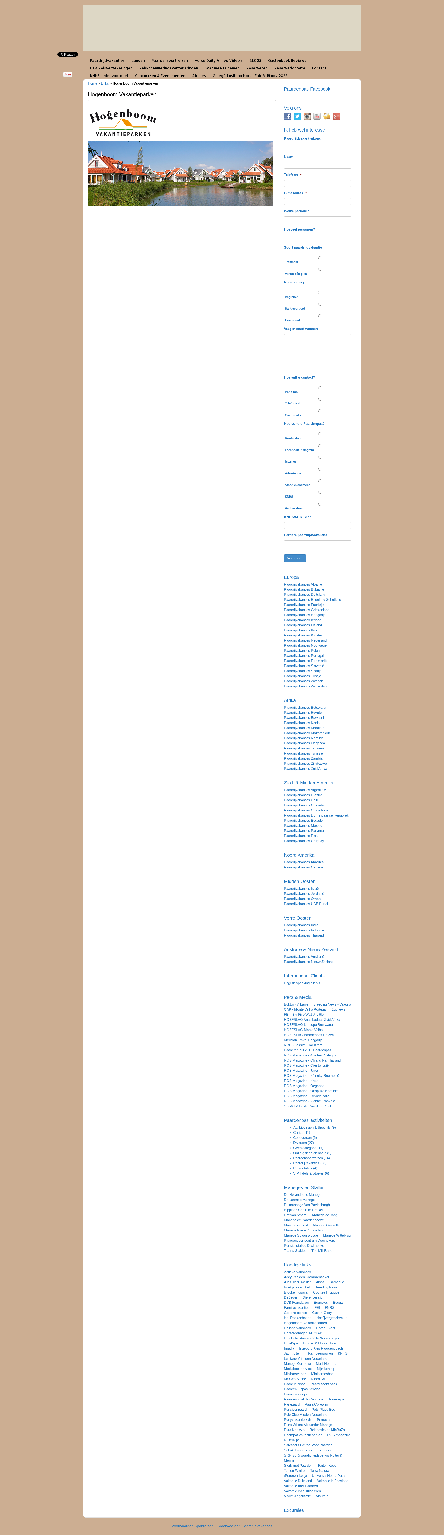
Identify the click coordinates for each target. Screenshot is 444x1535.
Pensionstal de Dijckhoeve (304, 1245)
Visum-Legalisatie (297, 1496)
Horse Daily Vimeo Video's (219, 60)
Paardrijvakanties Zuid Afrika (305, 769)
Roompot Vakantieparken (303, 1435)
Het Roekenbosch (297, 1318)
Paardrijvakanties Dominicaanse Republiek (316, 815)
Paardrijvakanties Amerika (304, 862)
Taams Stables (295, 1251)
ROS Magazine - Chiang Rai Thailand (312, 1060)
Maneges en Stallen (304, 1187)
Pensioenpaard (295, 1409)
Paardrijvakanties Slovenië (304, 666)
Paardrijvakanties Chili (301, 800)
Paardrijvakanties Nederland (305, 640)
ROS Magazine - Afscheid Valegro (310, 1055)
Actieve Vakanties (297, 1272)
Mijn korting (325, 1369)
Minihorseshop (295, 1374)
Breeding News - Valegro (332, 1004)
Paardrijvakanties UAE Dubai (306, 904)
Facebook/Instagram (299, 450)
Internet (290, 461)
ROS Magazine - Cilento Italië (306, 1065)
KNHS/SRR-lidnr (297, 517)
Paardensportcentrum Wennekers (309, 1240)
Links (105, 83)
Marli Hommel (326, 1364)
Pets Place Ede (323, 1409)
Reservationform (289, 68)
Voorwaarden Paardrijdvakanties (245, 1526)
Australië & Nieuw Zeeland (311, 949)
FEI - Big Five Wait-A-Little (304, 1014)
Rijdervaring (294, 282)
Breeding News (326, 1287)
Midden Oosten (299, 881)
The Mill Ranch (322, 1251)
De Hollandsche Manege (302, 1195)
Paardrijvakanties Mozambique (307, 733)
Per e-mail (292, 392)
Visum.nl (322, 1496)
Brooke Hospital (296, 1292)
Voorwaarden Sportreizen (192, 1526)
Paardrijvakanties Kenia (302, 723)
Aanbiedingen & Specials (312, 1127)
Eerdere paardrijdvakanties (305, 535)
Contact (319, 68)
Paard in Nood (294, 1384)
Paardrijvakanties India (301, 925)
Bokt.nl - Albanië (296, 1004)
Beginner (291, 297)
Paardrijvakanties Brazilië (303, 795)
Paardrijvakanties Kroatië (303, 635)
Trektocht (291, 262)
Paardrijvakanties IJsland (303, 625)
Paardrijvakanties (306, 1163)
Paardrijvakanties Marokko (304, 728)
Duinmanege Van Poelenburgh (307, 1205)
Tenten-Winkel (294, 1470)
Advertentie (293, 473)
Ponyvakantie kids (298, 1420)
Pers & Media (298, 997)
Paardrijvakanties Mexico (303, 825)
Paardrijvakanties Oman (302, 899)
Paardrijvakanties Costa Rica (306, 810)
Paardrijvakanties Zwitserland (306, 686)
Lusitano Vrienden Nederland (305, 1358)
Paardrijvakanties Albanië (303, 584)
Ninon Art (318, 1379)
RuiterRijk (291, 1440)
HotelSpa (291, 1343)
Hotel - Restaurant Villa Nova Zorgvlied (313, 1338)
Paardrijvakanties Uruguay (304, 841)
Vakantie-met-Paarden (301, 1486)
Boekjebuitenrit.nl (297, 1287)
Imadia (289, 1348)
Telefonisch (293, 403)
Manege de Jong (324, 1215)
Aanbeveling (294, 508)
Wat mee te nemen (222, 68)
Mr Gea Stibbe (295, 1379)
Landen (138, 60)
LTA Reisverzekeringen (111, 68)
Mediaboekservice (298, 1369)
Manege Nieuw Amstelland (304, 1230)
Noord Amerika (299, 855)
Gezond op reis (295, 1313)
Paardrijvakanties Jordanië (304, 894)
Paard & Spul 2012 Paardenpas (307, 1050)
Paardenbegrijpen (297, 1394)
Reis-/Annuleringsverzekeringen (168, 68)
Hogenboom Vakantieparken (305, 1323)
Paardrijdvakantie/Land (302, 138)
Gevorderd (292, 320)
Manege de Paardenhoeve (304, 1220)
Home (92, 83)
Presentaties (302, 1168)
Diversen (300, 1143)
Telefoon (293, 175)
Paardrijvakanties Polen (302, 650)
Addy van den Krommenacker (306, 1277)
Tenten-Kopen (328, 1465)
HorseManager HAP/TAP (303, 1333)
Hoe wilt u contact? (299, 377)
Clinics (298, 1132)
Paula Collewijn (316, 1404)
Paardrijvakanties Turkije (302, 676)
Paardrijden (337, 1399)
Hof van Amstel (295, 1215)
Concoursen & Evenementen (160, 75)
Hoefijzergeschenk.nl (332, 1318)
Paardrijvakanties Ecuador (304, 820)
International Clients (304, 975)
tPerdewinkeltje (295, 1476)
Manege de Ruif (296, 1225)
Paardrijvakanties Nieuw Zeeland (308, 962)
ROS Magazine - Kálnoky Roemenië (311, 1076)
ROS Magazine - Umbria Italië (306, 1096)
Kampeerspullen (320, 1353)
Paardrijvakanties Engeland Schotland (312, 599)
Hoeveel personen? (299, 229)
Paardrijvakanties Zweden (303, 681)
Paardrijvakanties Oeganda (304, 743)
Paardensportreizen (170, 60)
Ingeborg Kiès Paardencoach (321, 1348)
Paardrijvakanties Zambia (303, 758)
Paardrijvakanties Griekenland (306, 610)
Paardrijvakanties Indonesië (305, 930)
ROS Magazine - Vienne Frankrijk (309, 1101)
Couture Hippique (326, 1292)
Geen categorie (304, 1148)
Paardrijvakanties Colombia (304, 805)
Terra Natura (319, 1470)
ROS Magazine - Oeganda (304, 1086)
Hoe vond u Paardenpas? (304, 424)
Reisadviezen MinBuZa (327, 1430)
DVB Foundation (296, 1302)
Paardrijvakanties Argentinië (305, 790)
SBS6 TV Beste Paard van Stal (307, 1106)
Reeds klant (293, 438)
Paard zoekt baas (324, 1384)
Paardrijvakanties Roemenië (305, 661)
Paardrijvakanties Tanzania (304, 748)
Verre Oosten (297, 918)
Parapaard (292, 1404)
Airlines (199, 75)
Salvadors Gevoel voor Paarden (308, 1445)
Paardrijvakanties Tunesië (303, 753)
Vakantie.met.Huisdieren (302, 1491)
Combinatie (293, 415)
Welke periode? (296, 211)
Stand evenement (297, 485)
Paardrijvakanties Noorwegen (306, 645)
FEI (317, 1307)
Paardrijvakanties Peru (301, 836)
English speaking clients (302, 983)
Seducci (324, 1450)
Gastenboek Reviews (287, 60)
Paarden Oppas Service (302, 1389)
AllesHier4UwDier (297, 1282)
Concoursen (302, 1138)
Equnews (338, 1009)
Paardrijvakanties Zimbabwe (305, 763)
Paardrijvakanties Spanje (302, 671)
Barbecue (337, 1282)
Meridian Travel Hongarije (303, 1040)
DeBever (290, 1297)
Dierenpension (313, 1297)
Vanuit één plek (296, 274)
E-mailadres (295, 193)
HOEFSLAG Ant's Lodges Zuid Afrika (312, 1019)
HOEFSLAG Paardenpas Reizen (309, 1035)
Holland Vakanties (297, 1328)
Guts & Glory (322, 1313)
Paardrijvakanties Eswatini (304, 718)
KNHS (289, 496)
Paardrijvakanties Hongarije (304, 615)
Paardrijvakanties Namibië (304, 738)
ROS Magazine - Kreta (301, 1081)
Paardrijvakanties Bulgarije (304, 589)
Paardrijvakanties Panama (304, 831)
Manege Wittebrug (337, 1235)
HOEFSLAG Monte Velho (303, 1030)
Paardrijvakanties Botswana (305, 707)
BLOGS (255, 60)
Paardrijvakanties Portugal (304, 656)
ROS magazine (339, 1435)
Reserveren (257, 68)
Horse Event (325, 1328)
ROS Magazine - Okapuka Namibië (311, 1091)
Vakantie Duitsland (298, 1481)
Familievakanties (296, 1307)
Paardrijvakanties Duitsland (304, 594)
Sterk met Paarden (298, 1465)
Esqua (338, 1302)
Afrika (290, 700)
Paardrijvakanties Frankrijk (304, 605)
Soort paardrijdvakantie (303, 247)
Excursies (294, 1510)
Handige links (297, 1264)
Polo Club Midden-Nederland (305, 1414)
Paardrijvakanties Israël (301, 888)
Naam (288, 157)
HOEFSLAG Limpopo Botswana (308, 1025)
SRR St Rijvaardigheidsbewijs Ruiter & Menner (313, 1457)
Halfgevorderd (295, 308)
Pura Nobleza (294, 1430)
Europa (291, 577)
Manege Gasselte (326, 1225)
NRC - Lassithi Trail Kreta (303, 1045)
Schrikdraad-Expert (298, 1450)
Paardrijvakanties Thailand (304, 935)
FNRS (329, 1307)
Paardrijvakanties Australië (304, 957)
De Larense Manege (299, 1200)
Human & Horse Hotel (319, 1343)
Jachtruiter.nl (293, 1353)
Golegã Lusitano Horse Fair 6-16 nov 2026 (250, 75)
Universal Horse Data (328, 1476)
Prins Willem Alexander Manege (308, 1425)
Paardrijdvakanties (107, 60)
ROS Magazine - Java (301, 1070)
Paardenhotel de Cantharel (304, 1399)
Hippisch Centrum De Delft (304, 1210)
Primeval (323, 1420)
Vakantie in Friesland (332, 1481)
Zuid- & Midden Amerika (308, 782)
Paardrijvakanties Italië (301, 630)
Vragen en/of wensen (301, 329)
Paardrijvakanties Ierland (302, 620)
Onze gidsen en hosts (309, 1153)
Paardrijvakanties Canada (303, 867)
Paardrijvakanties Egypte (303, 712)
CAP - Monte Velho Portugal (305, 1009)
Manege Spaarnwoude (301, 1235)
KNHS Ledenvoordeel (109, 75)
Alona (320, 1282)
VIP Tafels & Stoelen (308, 1173)
